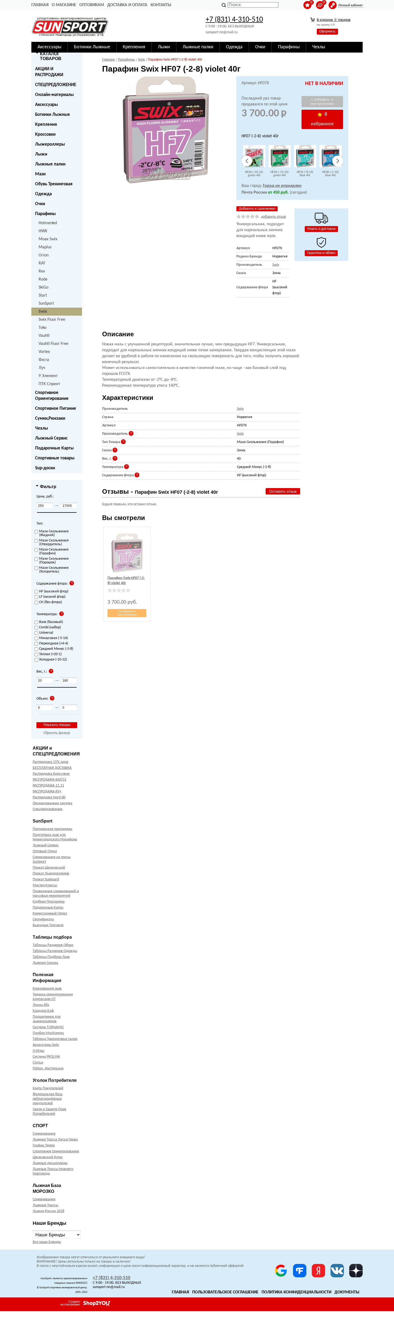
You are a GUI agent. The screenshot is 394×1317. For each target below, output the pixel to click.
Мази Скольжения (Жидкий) (54, 533)
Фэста (44, 360)
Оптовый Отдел (45, 851)
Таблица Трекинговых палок (55, 1039)
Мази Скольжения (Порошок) (54, 561)
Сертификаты (43, 919)
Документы (346, 1292)
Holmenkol (48, 223)
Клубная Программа (49, 902)
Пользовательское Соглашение (225, 1292)
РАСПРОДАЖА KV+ (47, 792)
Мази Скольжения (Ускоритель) (54, 570)
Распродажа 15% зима (50, 762)
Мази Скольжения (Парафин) (54, 551)
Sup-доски (45, 468)
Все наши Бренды (47, 1242)
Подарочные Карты (54, 448)
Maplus (45, 247)
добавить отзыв (273, 217)
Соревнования (44, 1134)
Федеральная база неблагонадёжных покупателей (47, 1098)
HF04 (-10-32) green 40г (254, 174)
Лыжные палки (50, 164)
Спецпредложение (47, 809)
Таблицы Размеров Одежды (55, 951)
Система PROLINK (46, 1057)
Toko (42, 328)
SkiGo (43, 287)
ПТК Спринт (49, 384)
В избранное (322, 119)
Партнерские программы (52, 829)
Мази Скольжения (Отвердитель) (54, 542)
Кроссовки (45, 134)
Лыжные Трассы (45, 1205)
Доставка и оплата (127, 5)
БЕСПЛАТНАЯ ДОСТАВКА (52, 768)
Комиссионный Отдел (50, 914)
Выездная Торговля (48, 925)
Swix (43, 311)
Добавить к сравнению (257, 209)
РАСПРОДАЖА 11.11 (48, 786)
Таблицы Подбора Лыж (51, 957)
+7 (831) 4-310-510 (234, 20)
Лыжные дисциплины (50, 1163)
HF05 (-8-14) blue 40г (305, 174)
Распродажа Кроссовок (51, 774)
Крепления (46, 124)
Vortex (44, 352)
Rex (42, 271)
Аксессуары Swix (46, 1045)
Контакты (161, 5)
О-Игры (38, 1051)
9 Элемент (48, 376)
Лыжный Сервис (51, 438)
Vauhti (44, 336)
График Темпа (44, 1145)
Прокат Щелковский (49, 868)
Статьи (38, 1063)
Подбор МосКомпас (48, 1033)
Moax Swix (48, 239)
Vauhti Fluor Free (53, 344)
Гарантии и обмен (321, 253)
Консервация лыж (47, 989)
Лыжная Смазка (45, 963)
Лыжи (41, 154)
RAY (42, 263)
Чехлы (41, 428)
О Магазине (64, 5)
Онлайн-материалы (54, 95)
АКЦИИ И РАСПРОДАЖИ (49, 72)
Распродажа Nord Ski (49, 797)
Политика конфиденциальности (296, 1292)
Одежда (43, 194)
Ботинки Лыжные (52, 114)
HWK (43, 231)
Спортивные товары (55, 458)
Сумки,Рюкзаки (50, 418)
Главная (40, 5)
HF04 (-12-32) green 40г (279, 174)
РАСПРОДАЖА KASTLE (49, 780)
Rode (43, 279)
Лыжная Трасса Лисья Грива (55, 1140)
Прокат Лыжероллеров (51, 874)
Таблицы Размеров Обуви (53, 945)
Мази (40, 174)
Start (43, 295)
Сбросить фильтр (56, 733)
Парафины (45, 214)
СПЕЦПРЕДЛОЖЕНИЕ (55, 85)
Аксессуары (46, 104)
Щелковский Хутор (47, 1157)
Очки (40, 204)
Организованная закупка (52, 803)
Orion (44, 255)
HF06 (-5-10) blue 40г (330, 174)
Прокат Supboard (46, 879)
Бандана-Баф (43, 1011)
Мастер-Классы (45, 885)
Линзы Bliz (41, 1005)
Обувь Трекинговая (53, 184)
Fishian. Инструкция (48, 1069)
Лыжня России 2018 (48, 1211)
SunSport (46, 303)
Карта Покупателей (48, 1088)
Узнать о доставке (321, 229)
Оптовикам (91, 5)
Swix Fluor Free (52, 320)
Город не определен (282, 186)
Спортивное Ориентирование (52, 395)
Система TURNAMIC (48, 1027)
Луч (42, 368)
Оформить (327, 31)
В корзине (334, 20)
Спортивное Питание (55, 408)
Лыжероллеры (50, 144)
